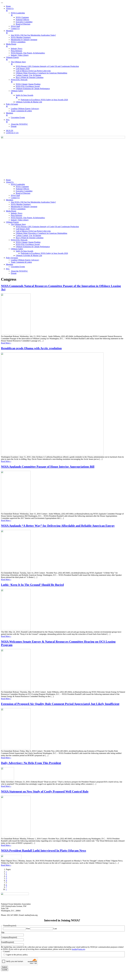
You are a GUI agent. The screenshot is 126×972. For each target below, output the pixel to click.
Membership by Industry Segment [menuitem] (24, 40)
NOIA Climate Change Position (28, 242)
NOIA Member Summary (21, 204)
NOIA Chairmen (22, 186)
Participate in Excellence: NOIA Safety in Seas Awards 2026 (44, 253)
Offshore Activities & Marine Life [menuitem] (29, 102)
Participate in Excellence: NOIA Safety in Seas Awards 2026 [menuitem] (44, 100)
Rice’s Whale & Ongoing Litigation (29, 238)
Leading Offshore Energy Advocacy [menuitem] (25, 109)
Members (9, 200)
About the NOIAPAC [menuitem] (19, 124)
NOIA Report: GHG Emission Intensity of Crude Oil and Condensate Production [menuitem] (47, 66)
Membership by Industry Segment (24, 206)
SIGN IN (9, 131)
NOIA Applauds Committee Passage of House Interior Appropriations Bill (47, 466)
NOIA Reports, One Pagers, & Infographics (28, 218)
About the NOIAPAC (19, 271)
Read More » (6, 343)
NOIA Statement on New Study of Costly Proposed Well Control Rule (44, 791)
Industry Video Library (20, 220)
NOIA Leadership (18, 184)
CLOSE (4, 970)
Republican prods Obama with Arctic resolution (31, 348)
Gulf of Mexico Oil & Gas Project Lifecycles (33, 231)
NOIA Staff (15, 195)
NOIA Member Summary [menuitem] (21, 37)
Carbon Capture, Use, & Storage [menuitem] (28, 75)
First (28, 929)
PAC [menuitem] (8, 121)
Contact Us (15, 198)
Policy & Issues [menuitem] (12, 105)
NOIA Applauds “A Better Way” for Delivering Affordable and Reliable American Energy (58, 525)
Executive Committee (24, 191)
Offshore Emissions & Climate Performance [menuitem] (33, 88)
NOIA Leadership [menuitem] (18, 14)
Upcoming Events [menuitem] (18, 117)
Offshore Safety (17, 249)
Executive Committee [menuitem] (24, 22)
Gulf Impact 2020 (23, 229)
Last (55, 929)
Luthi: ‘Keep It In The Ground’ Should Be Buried (32, 584)
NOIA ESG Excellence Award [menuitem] (28, 86)
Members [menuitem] (9, 32)
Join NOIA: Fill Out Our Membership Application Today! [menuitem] (33, 35)
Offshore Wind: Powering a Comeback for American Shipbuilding (41, 233)
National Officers (22, 189)
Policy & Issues (12, 258)
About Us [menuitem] (10, 9)
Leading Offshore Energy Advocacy (25, 260)
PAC (8, 269)
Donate (13, 273)
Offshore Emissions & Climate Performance (33, 247)
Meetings (9, 264)
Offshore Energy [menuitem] (12, 58)
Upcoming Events (18, 267)
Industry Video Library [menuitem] (20, 55)
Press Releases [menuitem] (16, 51)
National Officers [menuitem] (22, 20)
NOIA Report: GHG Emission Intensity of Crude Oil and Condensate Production (47, 227)
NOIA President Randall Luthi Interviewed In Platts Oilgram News (43, 850)
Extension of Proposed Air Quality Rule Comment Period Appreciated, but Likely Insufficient (60, 703)
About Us (10, 182)
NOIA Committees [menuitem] (18, 42)
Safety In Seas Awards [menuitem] (24, 96)
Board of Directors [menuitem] (23, 24)
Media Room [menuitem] (11, 45)
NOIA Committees (18, 209)
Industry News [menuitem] (16, 48)
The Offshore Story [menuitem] (18, 63)
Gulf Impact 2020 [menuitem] (23, 68)
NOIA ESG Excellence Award (28, 244)
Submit (4, 967)
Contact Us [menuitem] (15, 28)
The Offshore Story (18, 224)
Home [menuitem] (8, 6)
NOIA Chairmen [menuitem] (22, 17)
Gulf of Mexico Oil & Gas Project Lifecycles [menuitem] (33, 71)
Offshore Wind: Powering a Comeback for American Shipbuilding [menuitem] (41, 73)
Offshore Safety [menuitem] (17, 92)
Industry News (16, 213)
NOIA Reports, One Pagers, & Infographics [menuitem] (28, 53)
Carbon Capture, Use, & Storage (28, 235)
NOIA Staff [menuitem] (15, 26)
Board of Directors (23, 193)
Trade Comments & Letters (21, 262)
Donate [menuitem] (13, 126)
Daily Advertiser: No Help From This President (31, 763)
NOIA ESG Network (19, 240)
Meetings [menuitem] (9, 114)
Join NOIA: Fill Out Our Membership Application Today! (33, 202)
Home (8, 180)
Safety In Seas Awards (24, 251)
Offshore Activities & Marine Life (29, 255)
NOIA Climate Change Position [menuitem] (28, 84)
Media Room (11, 211)
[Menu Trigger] (2, 2)
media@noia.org (78, 949)
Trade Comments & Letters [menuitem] (21, 111)
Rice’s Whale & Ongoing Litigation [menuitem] (29, 77)
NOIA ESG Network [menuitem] (19, 81)
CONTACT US (12, 133)
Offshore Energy (12, 222)
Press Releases (16, 215)
